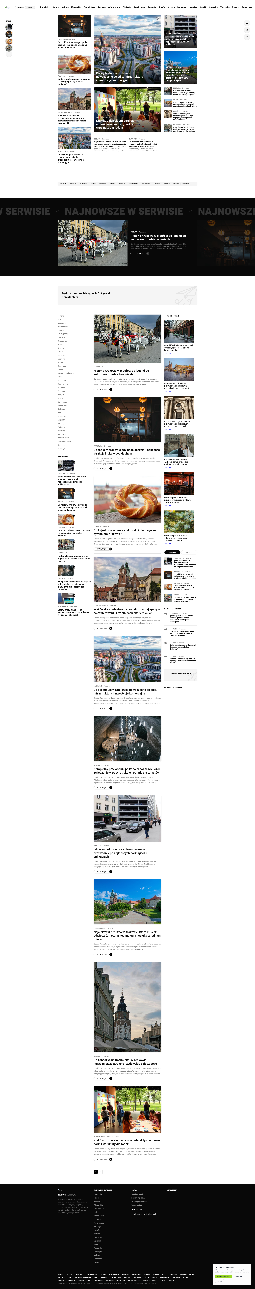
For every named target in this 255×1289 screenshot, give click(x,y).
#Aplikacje (63, 184)
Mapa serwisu (136, 1205)
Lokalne (61, 330)
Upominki (61, 359)
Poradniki (61, 387)
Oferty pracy (63, 334)
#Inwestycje (146, 184)
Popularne (172, 552)
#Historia (112, 184)
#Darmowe (83, 184)
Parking (169, 34)
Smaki (175, 100)
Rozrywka (62, 366)
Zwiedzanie (62, 405)
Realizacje (62, 152)
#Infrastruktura (133, 184)
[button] (192, 183)
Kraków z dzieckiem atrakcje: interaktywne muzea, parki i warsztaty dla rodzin (115, 124)
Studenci (99, 70)
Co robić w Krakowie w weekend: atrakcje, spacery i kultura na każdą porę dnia (184, 92)
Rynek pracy (63, 341)
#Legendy (185, 184)
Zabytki (61, 394)
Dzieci (60, 369)
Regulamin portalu (137, 1198)
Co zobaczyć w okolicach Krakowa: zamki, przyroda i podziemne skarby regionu (184, 129)
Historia (61, 316)
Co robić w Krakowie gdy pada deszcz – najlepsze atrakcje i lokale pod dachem (72, 45)
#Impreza (122, 184)
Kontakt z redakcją (138, 1194)
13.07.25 (167, 353)
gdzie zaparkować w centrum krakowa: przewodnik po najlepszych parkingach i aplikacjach (180, 40)
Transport (62, 416)
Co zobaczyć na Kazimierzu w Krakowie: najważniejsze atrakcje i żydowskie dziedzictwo (143, 144)
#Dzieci (93, 184)
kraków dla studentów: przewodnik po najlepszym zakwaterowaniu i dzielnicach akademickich (72, 119)
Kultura (176, 88)
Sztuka (97, 139)
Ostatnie (189, 552)
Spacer (61, 398)
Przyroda (177, 125)
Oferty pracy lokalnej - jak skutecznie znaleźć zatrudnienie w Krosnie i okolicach (73, 612)
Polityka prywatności (138, 1201)
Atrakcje (61, 344)
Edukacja (61, 337)
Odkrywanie (62, 402)
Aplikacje (61, 427)
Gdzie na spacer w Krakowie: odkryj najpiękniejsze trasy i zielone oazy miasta (176, 538)
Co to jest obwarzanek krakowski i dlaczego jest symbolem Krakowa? (74, 81)
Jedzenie (61, 409)
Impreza (61, 412)
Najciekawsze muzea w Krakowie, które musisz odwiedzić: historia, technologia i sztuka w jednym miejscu (110, 144)
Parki (98, 117)
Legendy (61, 420)
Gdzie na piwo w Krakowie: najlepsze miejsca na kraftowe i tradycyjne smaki (178, 500)
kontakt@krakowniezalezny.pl (143, 1214)
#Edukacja (102, 184)
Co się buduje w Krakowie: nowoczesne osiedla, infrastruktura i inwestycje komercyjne (71, 158)
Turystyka (62, 39)
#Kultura (176, 184)
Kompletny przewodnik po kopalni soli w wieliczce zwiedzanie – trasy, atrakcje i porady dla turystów (74, 585)
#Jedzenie (156, 184)
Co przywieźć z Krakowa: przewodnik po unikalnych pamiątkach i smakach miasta (185, 104)
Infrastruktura (63, 438)
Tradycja (61, 76)
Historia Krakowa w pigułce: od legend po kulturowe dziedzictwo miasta (158, 238)
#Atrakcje (73, 184)
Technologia (63, 384)
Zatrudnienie (63, 326)
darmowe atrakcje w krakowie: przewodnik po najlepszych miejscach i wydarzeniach (183, 116)
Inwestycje (62, 434)
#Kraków (167, 184)
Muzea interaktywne (66, 373)
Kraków (176, 111)
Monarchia (62, 323)
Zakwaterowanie (64, 113)
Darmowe (61, 355)
